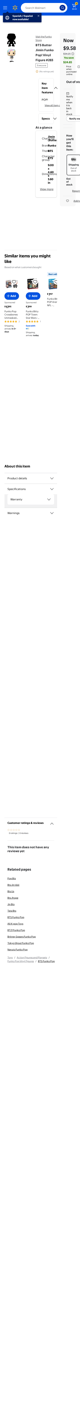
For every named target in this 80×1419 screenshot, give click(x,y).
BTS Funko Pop (15, 917)
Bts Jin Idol (13, 884)
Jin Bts (11, 904)
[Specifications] (52, 489)
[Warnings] (52, 513)
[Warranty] (49, 499)
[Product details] (52, 478)
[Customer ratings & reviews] (52, 822)
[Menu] (6, 8)
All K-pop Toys (15, 923)
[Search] (62, 8)
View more (46, 189)
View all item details (55, 105)
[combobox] (44, 8)
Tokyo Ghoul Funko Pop (20, 943)
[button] (46, 88)
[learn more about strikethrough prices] (72, 53)
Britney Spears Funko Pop (21, 936)
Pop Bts (11, 878)
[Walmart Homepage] (15, 8)
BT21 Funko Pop (16, 930)
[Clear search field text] (57, 8)
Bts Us (10, 891)
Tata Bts (11, 910)
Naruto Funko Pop (17, 949)
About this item (17, 466)
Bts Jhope (12, 897)
